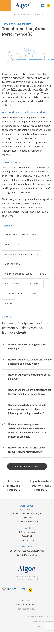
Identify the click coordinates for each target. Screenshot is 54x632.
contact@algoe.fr (27, 609)
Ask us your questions (27, 466)
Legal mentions (41, 621)
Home (16, 15)
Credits (41, 627)
